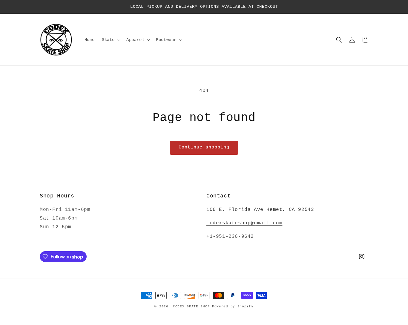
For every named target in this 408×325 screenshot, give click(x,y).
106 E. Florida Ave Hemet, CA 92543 (260, 209)
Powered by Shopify (233, 306)
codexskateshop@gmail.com (244, 223)
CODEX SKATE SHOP (191, 306)
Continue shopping (204, 147)
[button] (110, 39)
